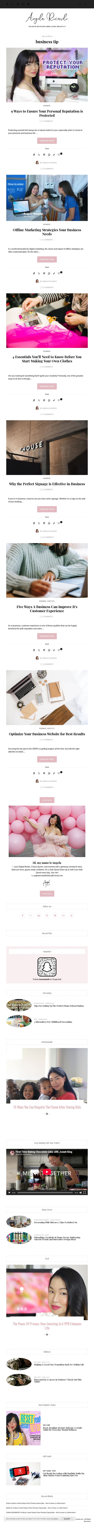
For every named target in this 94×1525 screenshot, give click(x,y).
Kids (35, 1019)
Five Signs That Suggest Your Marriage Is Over (47, 1107)
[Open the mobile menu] (85, 4)
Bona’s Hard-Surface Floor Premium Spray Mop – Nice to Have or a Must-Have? (39, 1503)
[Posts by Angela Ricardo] (37, 162)
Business (46, 106)
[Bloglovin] (18, 4)
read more (47, 893)
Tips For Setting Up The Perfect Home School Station (59, 1006)
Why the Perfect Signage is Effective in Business (47, 484)
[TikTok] (71, 915)
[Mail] (23, 4)
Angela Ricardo (49, 162)
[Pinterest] (44, 155)
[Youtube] (55, 915)
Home (47, 1235)
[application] (47, 1172)
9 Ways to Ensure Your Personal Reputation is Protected (47, 113)
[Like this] (59, 155)
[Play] (9, 1192)
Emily (8, 1503)
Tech (47, 1258)
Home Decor (47, 1209)
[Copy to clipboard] (54, 155)
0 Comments (47, 121)
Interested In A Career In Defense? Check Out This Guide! (58, 1380)
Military (47, 1351)
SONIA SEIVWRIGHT (13, 1512)
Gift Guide (47, 1456)
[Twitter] (12, 4)
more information (52, 1519)
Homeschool (39, 1003)
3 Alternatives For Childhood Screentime (53, 1022)
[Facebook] (7, 4)
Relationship (47, 1042)
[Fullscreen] (84, 1192)
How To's (50, 601)
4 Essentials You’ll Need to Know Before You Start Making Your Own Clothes (47, 358)
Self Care (46, 1425)
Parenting (47, 993)
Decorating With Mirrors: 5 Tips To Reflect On (55, 1222)
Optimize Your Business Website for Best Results (47, 734)
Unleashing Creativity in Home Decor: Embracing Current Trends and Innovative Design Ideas (57, 1238)
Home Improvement (42, 1220)
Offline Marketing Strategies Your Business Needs (47, 232)
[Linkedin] (39, 915)
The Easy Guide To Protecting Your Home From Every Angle (48, 1325)
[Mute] (80, 1192)
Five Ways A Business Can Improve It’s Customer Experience (47, 608)
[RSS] (28, 4)
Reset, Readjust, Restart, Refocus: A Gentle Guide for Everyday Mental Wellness (62, 1429)
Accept (67, 1519)
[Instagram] (47, 915)
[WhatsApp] (49, 155)
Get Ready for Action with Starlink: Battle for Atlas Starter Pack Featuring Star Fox (63, 1474)
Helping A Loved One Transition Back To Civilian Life (59, 1364)
